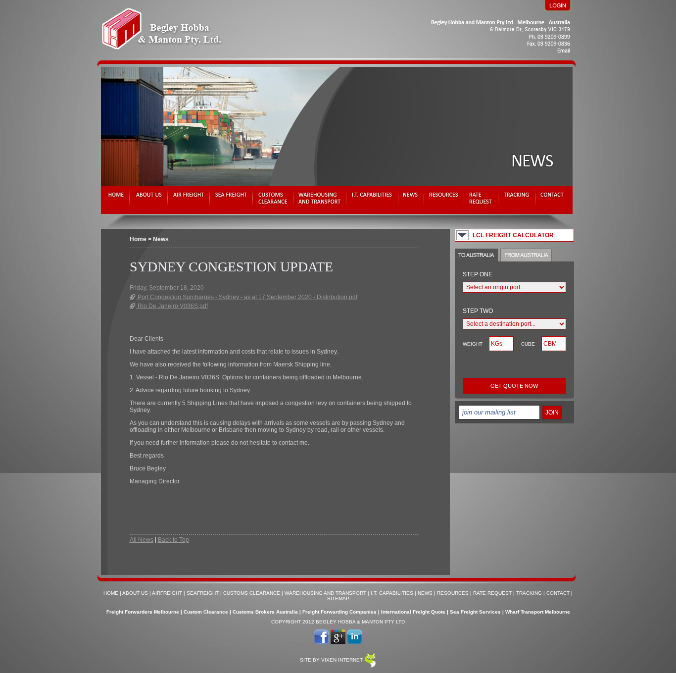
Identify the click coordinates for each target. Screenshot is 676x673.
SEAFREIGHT (203, 593)
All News (141, 539)
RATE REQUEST (492, 593)
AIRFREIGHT (167, 593)
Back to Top (173, 539)
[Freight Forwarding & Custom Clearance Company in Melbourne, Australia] (336, 56)
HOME (110, 593)
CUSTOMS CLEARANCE (251, 593)
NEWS (425, 593)
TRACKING (529, 593)
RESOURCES (453, 593)
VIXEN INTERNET (342, 660)
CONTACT (558, 593)
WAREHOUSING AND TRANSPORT (325, 593)
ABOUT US (135, 593)
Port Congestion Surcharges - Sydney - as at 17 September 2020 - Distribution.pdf (246, 297)
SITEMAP (338, 598)
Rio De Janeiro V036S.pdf (172, 306)
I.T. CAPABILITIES (392, 593)
